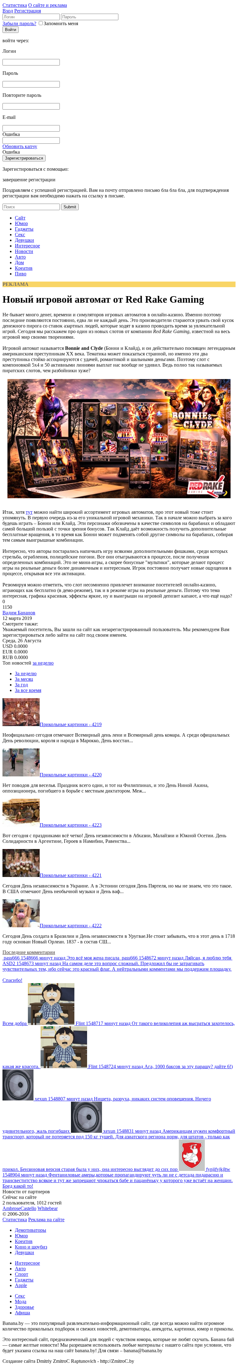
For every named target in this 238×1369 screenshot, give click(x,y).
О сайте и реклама (47, 5)
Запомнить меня (61, 23)
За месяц (24, 679)
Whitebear (47, 1208)
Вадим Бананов (18, 612)
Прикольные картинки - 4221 (71, 875)
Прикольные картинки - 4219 (71, 724)
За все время (28, 690)
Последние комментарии (28, 952)
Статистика (14, 5)
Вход (7, 10)
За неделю (26, 673)
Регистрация (27, 10)
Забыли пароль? (19, 23)
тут (29, 512)
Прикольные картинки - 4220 (71, 774)
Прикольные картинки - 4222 (71, 925)
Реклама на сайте (46, 1219)
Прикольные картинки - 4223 (71, 825)
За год (21, 684)
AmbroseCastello (19, 1208)
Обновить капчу (19, 146)
